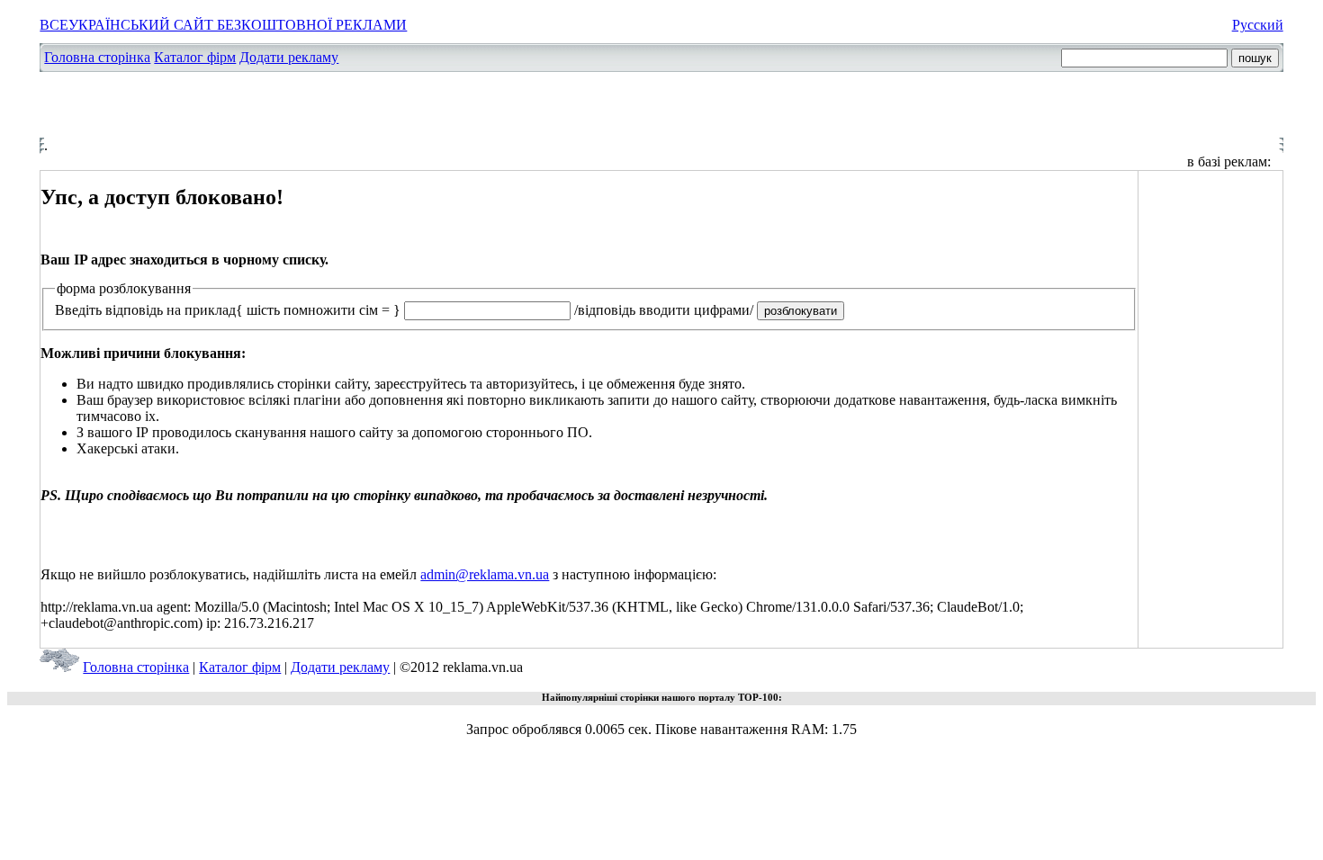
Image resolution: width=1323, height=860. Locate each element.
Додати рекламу (288, 57)
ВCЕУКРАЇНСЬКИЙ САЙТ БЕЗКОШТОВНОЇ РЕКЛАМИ (223, 24)
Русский (1257, 24)
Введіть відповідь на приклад (145, 310)
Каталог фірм (195, 57)
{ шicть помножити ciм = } (318, 310)
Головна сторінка (97, 57)
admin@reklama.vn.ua (484, 574)
